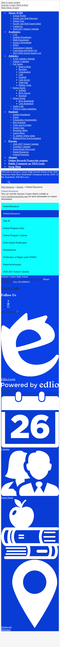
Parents (20, 187)
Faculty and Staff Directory (25, 18)
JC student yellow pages (24, 135)
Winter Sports (19, 98)
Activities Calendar (21, 146)
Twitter (8, 304)
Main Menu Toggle (10, 7)
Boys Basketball (26, 101)
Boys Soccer (24, 93)
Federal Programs (21, 154)
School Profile (19, 15)
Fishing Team (25, 85)
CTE (15, 34)
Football (22, 77)
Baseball (23, 95)
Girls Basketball (26, 103)
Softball (22, 90)
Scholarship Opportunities (25, 120)
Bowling (23, 69)
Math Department (21, 40)
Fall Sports (18, 64)
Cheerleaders (25, 72)
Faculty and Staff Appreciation (27, 23)
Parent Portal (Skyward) (24, 149)
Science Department (22, 42)
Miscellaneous (7, 187)
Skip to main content (10, 2)
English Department (22, 37)
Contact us (18, 26)
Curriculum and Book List (25, 50)
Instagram (8, 306)
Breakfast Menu (20, 130)
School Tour (18, 21)
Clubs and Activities (22, 125)
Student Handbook (21, 114)
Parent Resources (21, 152)
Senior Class (18, 128)
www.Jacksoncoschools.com (14, 196)
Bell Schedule (19, 122)
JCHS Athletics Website (24, 59)
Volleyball (23, 82)
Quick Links (10, 288)
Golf (21, 74)
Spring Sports (19, 88)
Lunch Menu (19, 133)
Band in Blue (25, 66)
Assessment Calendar (22, 48)
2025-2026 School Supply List (27, 53)
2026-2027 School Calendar (26, 29)
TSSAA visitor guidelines (24, 109)
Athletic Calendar (21, 61)
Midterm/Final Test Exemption (27, 138)
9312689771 (7, 282)
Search (9, 182)
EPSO (16, 45)
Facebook (8, 301)
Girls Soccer (24, 80)
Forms (16, 117)
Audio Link (18, 106)
